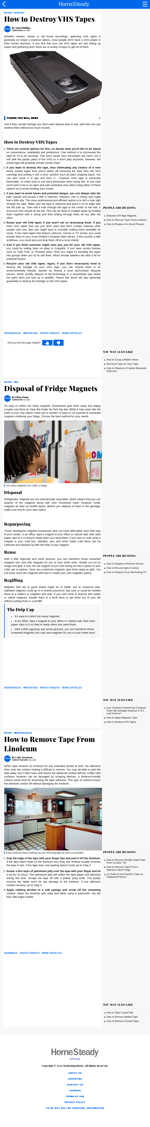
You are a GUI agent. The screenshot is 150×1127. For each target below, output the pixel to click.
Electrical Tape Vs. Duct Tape (122, 364)
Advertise (75, 1079)
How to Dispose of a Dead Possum (125, 224)
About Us (74, 1073)
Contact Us (75, 1085)
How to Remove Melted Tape (122, 1017)
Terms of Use (75, 1096)
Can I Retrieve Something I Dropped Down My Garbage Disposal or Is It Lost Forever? (126, 710)
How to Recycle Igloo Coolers (123, 568)
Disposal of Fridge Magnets (121, 215)
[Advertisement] (30, 308)
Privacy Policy (74, 1102)
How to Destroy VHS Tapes (121, 722)
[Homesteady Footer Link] (75, 1052)
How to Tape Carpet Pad (120, 1012)
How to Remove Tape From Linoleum (127, 220)
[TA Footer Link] (75, 1058)
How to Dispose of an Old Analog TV (126, 572)
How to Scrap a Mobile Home (122, 359)
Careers (75, 1091)
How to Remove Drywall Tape (123, 1021)
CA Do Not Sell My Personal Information (75, 1108)
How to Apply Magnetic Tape (122, 717)
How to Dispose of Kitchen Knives (125, 563)
